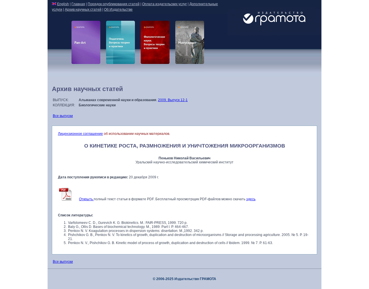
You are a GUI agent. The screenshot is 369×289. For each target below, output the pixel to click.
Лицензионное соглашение (80, 134)
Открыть (86, 199)
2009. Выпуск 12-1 (173, 100)
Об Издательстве (118, 9)
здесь (250, 199)
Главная (78, 4)
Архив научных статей (83, 9)
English (63, 4)
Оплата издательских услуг (164, 4)
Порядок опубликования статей (114, 4)
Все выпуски (63, 116)
